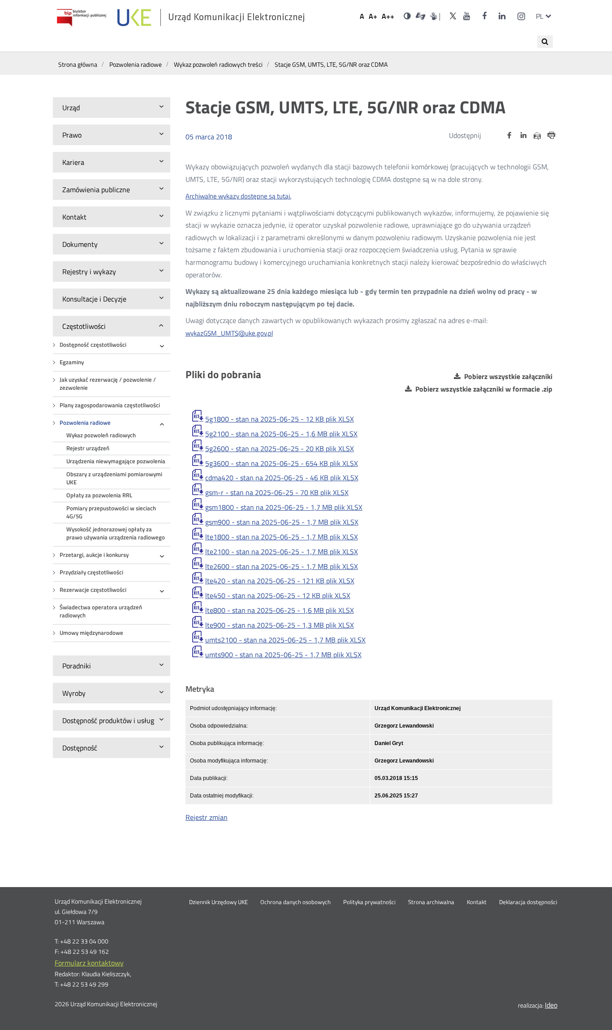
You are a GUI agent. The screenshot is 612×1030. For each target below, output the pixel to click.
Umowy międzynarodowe (91, 633)
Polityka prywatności (369, 902)
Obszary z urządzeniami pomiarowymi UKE (114, 478)
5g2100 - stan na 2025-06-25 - (281, 434)
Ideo (551, 1005)
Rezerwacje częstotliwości (93, 590)
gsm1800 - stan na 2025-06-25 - (283, 507)
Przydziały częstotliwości (91, 572)
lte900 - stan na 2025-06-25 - (279, 625)
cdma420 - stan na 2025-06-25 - (281, 478)
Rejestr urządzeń (87, 448)
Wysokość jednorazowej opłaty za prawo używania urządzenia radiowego (115, 533)
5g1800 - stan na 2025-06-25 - (279, 419)
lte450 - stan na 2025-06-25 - (277, 595)
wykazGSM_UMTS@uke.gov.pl (229, 333)
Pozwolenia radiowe (85, 422)
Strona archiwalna (431, 902)
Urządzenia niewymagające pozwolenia (115, 461)
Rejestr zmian (206, 817)
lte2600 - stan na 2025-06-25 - (281, 566)
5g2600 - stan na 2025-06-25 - (279, 448)
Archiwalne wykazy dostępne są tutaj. (238, 196)
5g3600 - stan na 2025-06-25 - (281, 463)
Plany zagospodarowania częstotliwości (110, 405)
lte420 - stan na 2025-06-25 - (279, 581)
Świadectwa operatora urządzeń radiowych (101, 611)
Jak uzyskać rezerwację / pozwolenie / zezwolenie (108, 383)
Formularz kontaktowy (89, 962)
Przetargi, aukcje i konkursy (94, 555)
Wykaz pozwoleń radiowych (101, 435)
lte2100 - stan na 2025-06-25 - (281, 551)
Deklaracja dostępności (528, 902)
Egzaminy (72, 362)
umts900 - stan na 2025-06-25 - (283, 655)
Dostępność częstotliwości (93, 344)
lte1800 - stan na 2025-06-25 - (281, 537)
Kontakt (477, 902)
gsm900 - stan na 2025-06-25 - (281, 522)
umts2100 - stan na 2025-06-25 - (285, 640)
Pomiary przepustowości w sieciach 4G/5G (111, 512)
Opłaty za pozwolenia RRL (99, 495)
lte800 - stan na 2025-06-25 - (279, 610)
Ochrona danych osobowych (295, 902)
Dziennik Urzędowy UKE (218, 902)
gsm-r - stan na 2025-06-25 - (277, 492)
